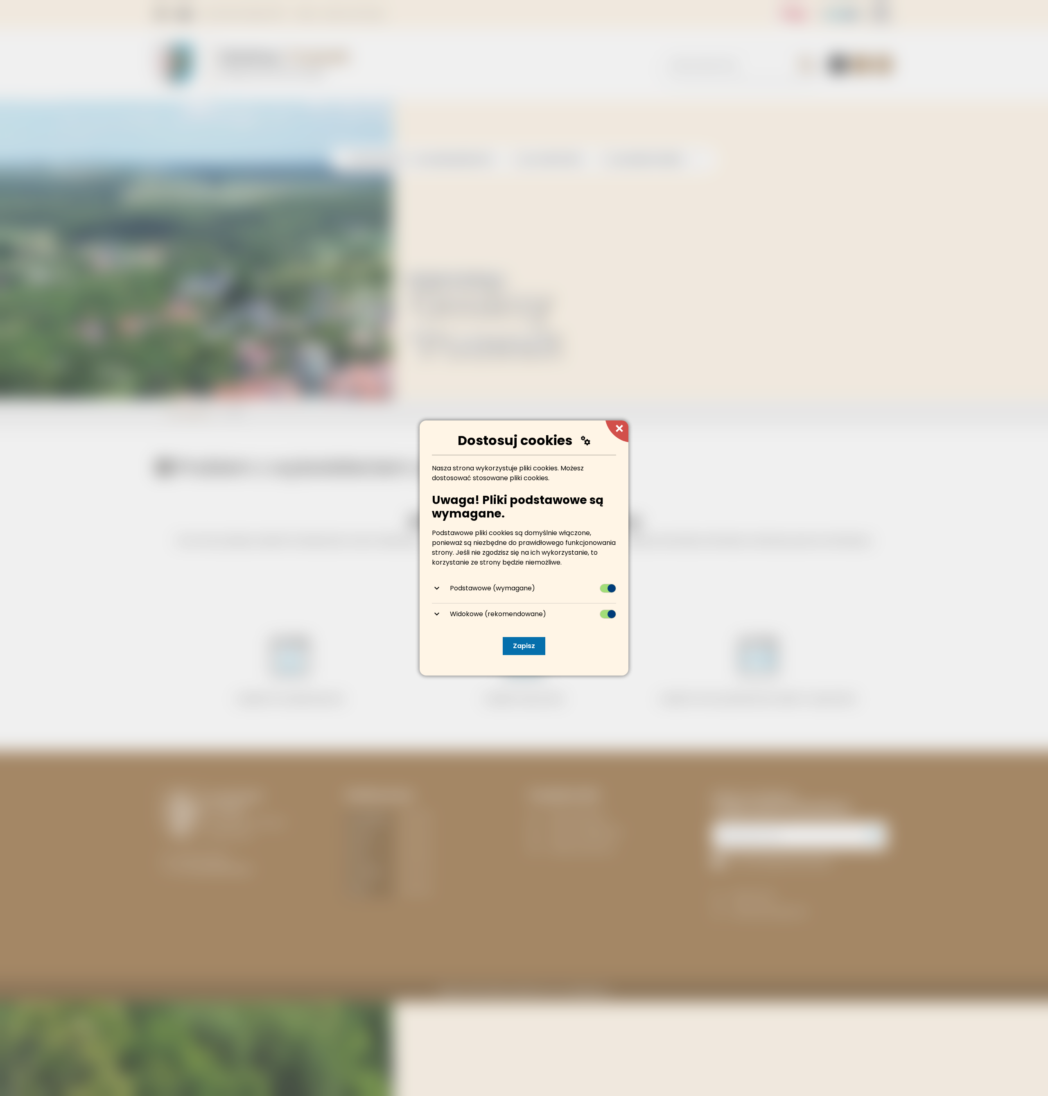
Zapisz (524, 646)
